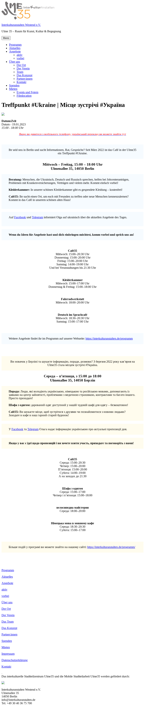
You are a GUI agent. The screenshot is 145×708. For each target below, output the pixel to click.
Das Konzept (24, 75)
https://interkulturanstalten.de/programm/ (111, 547)
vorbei (20, 58)
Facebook (20, 217)
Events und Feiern (27, 92)
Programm (15, 44)
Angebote (15, 51)
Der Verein (23, 68)
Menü (6, 38)
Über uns (14, 61)
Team (20, 71)
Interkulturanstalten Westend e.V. (21, 24)
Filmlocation (24, 95)
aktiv (19, 54)
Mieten (13, 88)
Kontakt (21, 82)
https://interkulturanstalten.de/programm (109, 338)
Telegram (37, 217)
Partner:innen (24, 78)
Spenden (14, 85)
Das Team (8, 621)
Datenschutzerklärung (15, 660)
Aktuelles (14, 48)
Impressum (8, 653)
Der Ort (21, 65)
